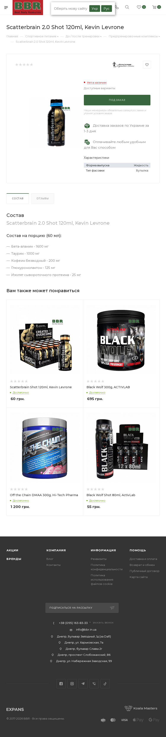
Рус (107, 8)
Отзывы (43, 198)
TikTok (105, 683)
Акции (12, 550)
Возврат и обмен (142, 565)
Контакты (53, 565)
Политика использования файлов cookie (102, 579)
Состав (18, 198)
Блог (49, 559)
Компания (56, 550)
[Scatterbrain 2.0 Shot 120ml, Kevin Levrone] (56, 122)
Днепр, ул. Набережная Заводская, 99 (84, 661)
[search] (127, 7)
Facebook (61, 683)
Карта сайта (139, 577)
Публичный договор (145, 571)
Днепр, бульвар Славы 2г (84, 648)
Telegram (83, 683)
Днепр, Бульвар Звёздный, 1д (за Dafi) (84, 636)
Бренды (13, 559)
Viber (94, 683)
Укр (95, 8)
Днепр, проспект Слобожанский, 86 (84, 654)
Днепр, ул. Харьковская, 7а (84, 642)
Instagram (72, 683)
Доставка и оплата (143, 559)
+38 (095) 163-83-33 (73, 623)
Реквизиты (99, 559)
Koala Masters (145, 708)
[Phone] (117, 7)
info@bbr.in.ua (86, 629)
